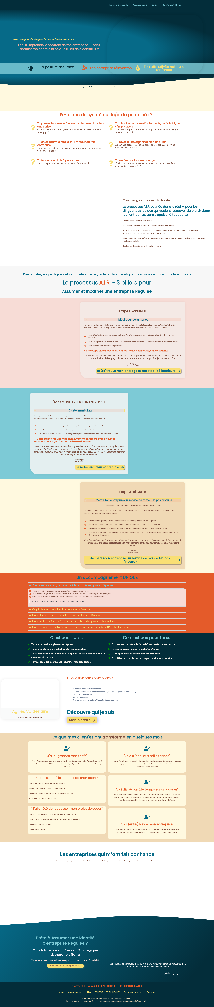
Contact (155, 5)
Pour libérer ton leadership (119, 5)
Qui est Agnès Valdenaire (172, 5)
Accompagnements (140, 5)
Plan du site (151, 992)
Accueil (61, 992)
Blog (89, 992)
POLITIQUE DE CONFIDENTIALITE (107, 992)
